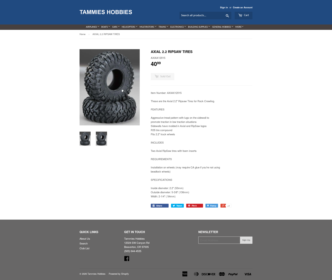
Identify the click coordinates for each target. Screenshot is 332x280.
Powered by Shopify (119, 273)
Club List (84, 248)
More (238, 27)
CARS (115, 27)
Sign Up (246, 240)
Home (82, 34)
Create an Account (242, 7)
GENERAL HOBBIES (221, 27)
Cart (246, 15)
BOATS (104, 27)
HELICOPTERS (129, 27)
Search (84, 243)
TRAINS (162, 27)
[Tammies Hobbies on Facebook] (126, 259)
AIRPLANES (91, 27)
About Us (85, 238)
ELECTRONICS (177, 27)
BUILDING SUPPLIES (198, 27)
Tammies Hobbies (96, 273)
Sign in (224, 7)
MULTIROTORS (147, 27)
